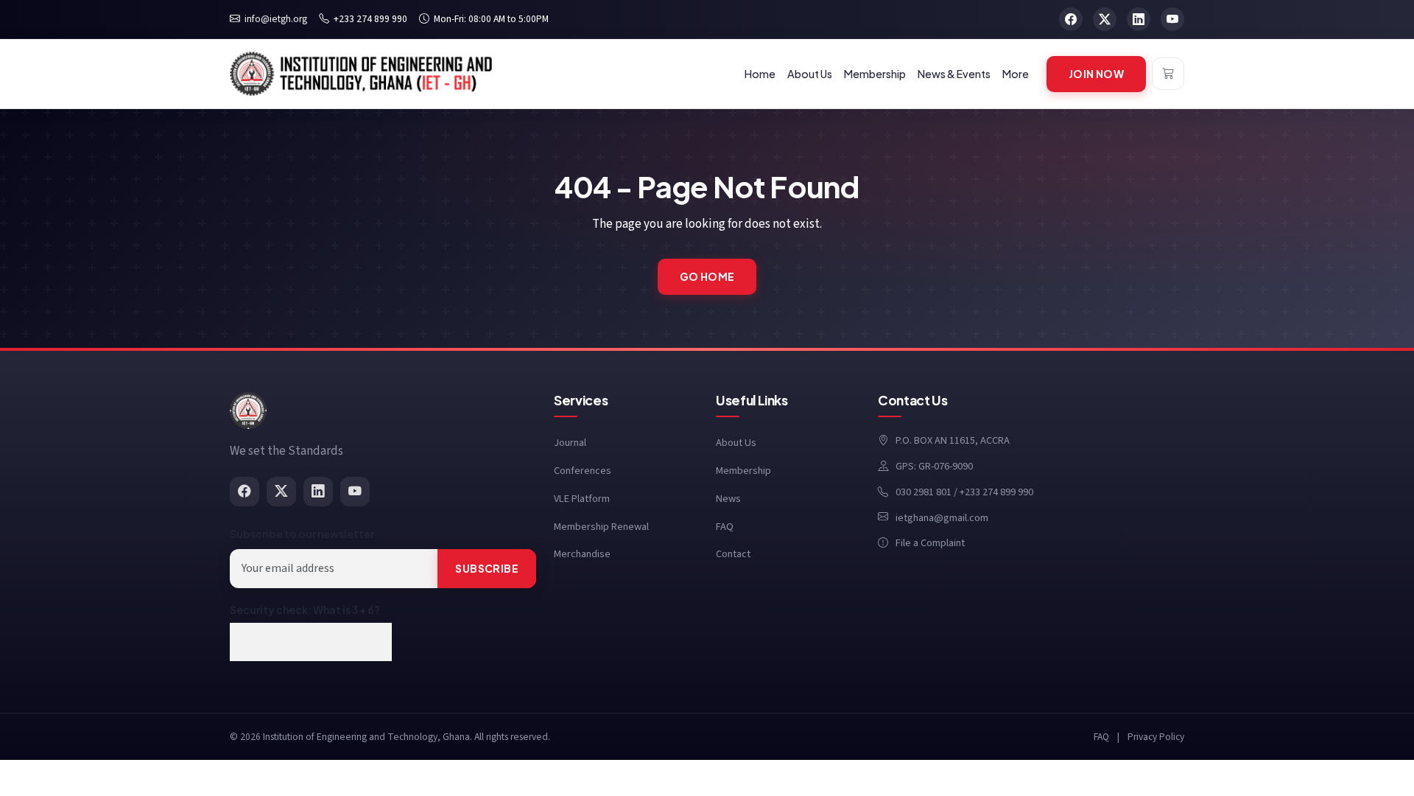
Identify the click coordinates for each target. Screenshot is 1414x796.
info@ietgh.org (276, 19)
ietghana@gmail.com (942, 518)
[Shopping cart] (1168, 73)
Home (760, 73)
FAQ (725, 526)
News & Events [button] (954, 73)
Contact (733, 554)
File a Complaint (930, 543)
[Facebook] (244, 491)
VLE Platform (582, 498)
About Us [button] (809, 73)
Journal (570, 442)
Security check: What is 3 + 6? (305, 609)
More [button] (1015, 73)
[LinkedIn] (318, 491)
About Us (736, 442)
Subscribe (486, 568)
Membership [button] (875, 73)
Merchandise (582, 554)
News (728, 498)
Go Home (707, 276)
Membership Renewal (601, 526)
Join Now (1096, 73)
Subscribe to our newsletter (302, 533)
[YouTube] (355, 491)
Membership (743, 470)
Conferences (582, 470)
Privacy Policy (1156, 737)
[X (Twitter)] (281, 491)
